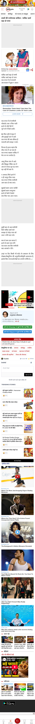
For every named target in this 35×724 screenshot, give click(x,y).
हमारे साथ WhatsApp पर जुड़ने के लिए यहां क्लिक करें (17, 327)
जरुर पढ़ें (6, 634)
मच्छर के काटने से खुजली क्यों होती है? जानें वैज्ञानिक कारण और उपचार (6, 646)
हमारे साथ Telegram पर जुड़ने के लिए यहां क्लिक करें (17, 332)
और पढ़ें (17, 321)
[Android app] (9, 703)
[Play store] (28, 9)
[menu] (3, 9)
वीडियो (6, 651)
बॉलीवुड (10, 14)
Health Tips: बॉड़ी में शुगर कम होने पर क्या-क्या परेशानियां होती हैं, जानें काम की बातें (20, 646)
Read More (9, 304)
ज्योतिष (29, 348)
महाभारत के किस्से (24, 351)
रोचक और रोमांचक (21, 355)
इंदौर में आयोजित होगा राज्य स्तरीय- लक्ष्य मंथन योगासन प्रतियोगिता (6, 693)
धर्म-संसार (14, 351)
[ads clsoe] (34, 714)
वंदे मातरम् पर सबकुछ (21, 14)
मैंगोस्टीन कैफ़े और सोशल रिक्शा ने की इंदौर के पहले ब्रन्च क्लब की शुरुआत (16, 343)
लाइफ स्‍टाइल (5, 351)
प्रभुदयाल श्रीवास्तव (13, 69)
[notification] (32, 9)
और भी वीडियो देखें (7, 654)
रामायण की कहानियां (7, 355)
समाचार (3, 14)
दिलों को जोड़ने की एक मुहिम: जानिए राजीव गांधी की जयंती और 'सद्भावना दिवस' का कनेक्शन (20, 693)
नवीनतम (6, 681)
